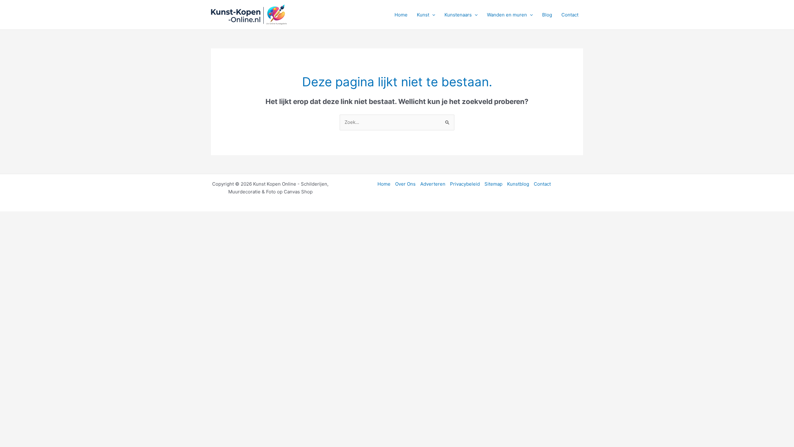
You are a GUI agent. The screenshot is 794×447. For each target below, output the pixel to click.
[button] (432, 15)
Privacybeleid (465, 184)
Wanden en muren (507, 15)
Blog (547, 15)
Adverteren (432, 184)
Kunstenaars (458, 15)
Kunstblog (518, 184)
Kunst (423, 15)
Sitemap (493, 184)
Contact (569, 15)
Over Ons (405, 184)
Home (401, 15)
